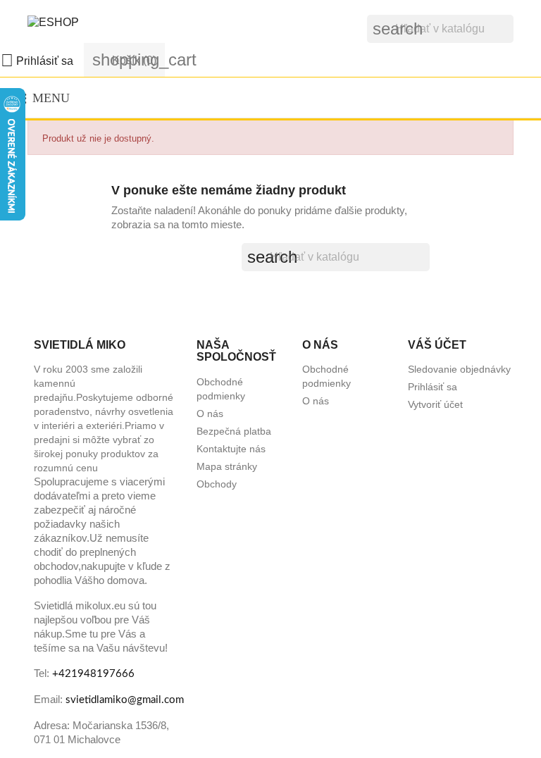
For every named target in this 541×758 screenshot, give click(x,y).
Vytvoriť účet (435, 404)
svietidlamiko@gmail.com (125, 700)
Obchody (217, 484)
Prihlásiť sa (432, 386)
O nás (210, 413)
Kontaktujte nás (231, 448)
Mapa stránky (227, 466)
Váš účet (437, 345)
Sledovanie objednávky (459, 369)
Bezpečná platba (234, 431)
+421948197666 (93, 674)
